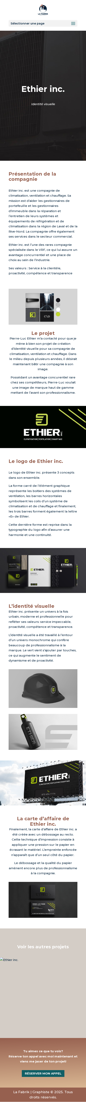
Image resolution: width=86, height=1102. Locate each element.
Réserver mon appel (43, 1073)
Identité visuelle (43, 104)
